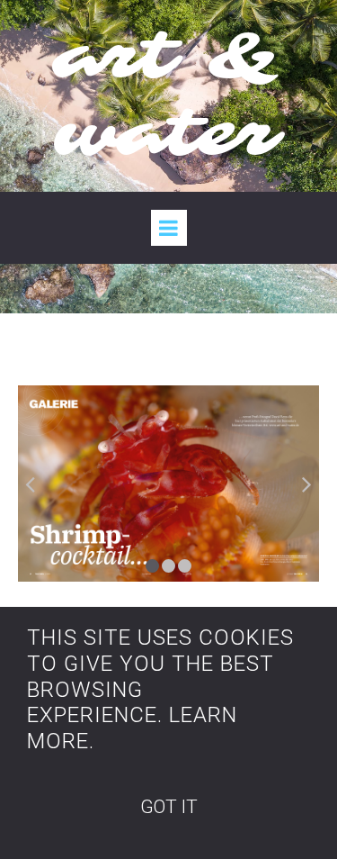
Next (305, 483)
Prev (31, 483)
